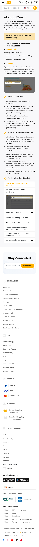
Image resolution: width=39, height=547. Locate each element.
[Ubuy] (8, 2)
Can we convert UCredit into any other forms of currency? (17, 229)
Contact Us (7, 291)
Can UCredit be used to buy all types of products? (17, 234)
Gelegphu (7, 442)
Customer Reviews (10, 349)
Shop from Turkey (10, 522)
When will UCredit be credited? (17, 223)
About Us (6, 287)
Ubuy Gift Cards (9, 371)
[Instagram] (9, 540)
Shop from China (26, 519)
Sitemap (6, 302)
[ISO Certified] (24, 499)
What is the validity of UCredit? (17, 217)
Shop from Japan (10, 513)
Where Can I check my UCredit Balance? (17, 184)
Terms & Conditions (11, 532)
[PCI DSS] (8, 499)
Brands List (7, 345)
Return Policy (8, 353)
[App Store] (9, 480)
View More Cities (9, 464)
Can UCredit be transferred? (16, 240)
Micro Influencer (9, 317)
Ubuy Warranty (9, 324)
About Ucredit (8, 364)
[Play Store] (22, 480)
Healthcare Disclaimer (11, 328)
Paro (4, 446)
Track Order (7, 306)
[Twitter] (18, 540)
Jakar (5, 450)
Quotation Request (10, 294)
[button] (21, 2)
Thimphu (6, 435)
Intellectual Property (11, 298)
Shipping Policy (8, 313)
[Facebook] (4, 540)
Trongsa (6, 453)
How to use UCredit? (13, 212)
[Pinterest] (22, 540)
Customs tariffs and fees (13, 309)
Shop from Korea (10, 519)
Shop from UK (23, 510)
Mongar (6, 457)
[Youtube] (13, 540)
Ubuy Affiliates (8, 367)
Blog (4, 356)
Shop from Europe (27, 522)
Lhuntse (6, 461)
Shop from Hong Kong (12, 516)
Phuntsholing (8, 438)
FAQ (4, 360)
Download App (9, 342)
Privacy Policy (27, 532)
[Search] (35, 8)
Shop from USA (9, 510)
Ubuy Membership (10, 320)
